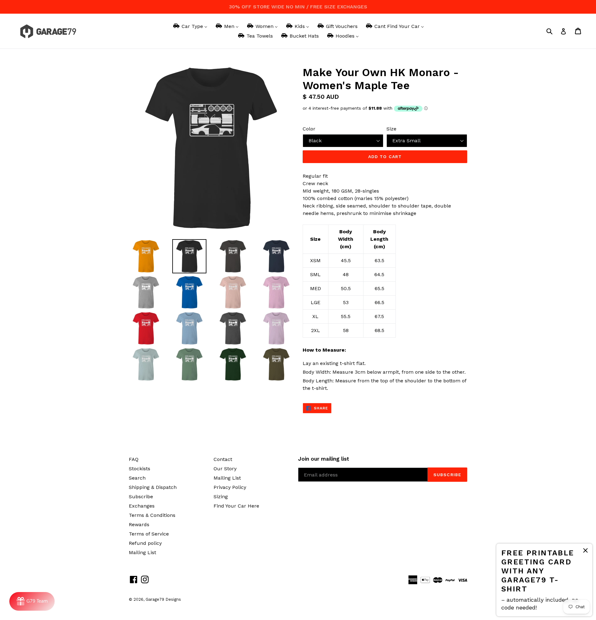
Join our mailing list (323, 459)
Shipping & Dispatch (153, 487)
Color (309, 129)
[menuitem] (190, 26)
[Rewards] (32, 601)
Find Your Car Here (236, 506)
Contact (223, 459)
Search (137, 478)
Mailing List (142, 552)
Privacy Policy (230, 487)
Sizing (221, 496)
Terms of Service (149, 534)
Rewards (139, 524)
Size (391, 129)
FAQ (133, 459)
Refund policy (145, 543)
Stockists (139, 469)
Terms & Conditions (152, 515)
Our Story (225, 469)
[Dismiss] (585, 551)
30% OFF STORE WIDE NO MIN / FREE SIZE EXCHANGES (298, 7)
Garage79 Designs (163, 599)
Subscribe (141, 496)
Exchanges (142, 506)
